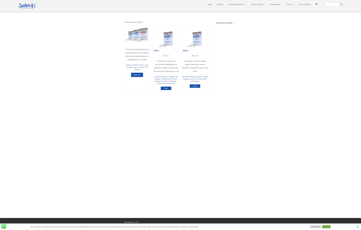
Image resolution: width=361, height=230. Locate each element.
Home (210, 4)
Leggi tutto (137, 75)
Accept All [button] (326, 226)
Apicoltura (157, 77)
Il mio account (305, 4)
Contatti (290, 4)
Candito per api (166, 79)
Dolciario (128, 65)
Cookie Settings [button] (315, 226)
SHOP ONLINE (275, 4)
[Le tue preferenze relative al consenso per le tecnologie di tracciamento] (357, 226)
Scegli (166, 88)
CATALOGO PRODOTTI (236, 4)
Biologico (165, 77)
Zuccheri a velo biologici (169, 81)
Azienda (220, 4)
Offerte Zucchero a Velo (140, 65)
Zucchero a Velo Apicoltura (166, 83)
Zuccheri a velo (132, 67)
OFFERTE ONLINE (257, 4)
